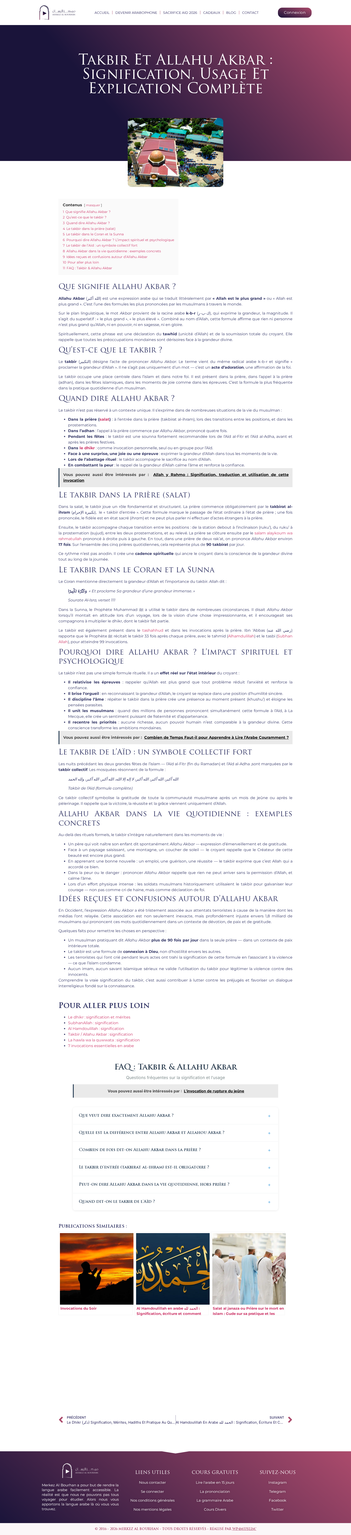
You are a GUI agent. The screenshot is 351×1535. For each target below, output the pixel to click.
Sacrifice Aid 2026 (180, 12)
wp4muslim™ (244, 1529)
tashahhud (152, 630)
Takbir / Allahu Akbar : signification (100, 1034)
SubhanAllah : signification (93, 1023)
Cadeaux (211, 12)
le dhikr (87, 448)
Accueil (102, 12)
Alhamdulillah (241, 636)
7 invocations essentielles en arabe (101, 1046)
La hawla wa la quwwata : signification (104, 1040)
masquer (93, 205)
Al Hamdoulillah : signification (96, 1028)
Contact (250, 12)
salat (104, 419)
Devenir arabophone (136, 12)
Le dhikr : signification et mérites (99, 1017)
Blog (231, 12)
